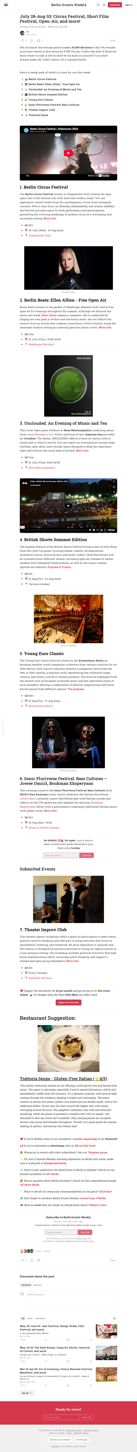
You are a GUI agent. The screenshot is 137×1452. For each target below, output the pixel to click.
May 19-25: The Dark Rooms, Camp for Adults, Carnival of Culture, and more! (55, 1349)
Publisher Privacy (74, 1430)
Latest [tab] (30, 1318)
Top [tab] (22, 1318)
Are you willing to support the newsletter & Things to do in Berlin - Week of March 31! (54, 1377)
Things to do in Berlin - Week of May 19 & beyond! (43, 1354)
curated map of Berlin (92, 1198)
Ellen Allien (48, 315)
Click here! (105, 1191)
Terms (69, 1433)
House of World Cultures (43, 827)
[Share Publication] (104, 4)
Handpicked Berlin (55, 1163)
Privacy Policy (88, 1241)
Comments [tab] (26, 1285)
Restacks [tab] (37, 1285)
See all (25, 1393)
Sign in (128, 4)
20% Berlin (52, 1174)
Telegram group (97, 1152)
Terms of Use (81, 1238)
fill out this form (85, 1145)
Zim (27, 32)
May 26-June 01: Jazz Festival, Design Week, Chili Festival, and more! (52, 1327)
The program (75, 689)
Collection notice (80, 1433)
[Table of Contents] (3, 726)
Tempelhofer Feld (39, 235)
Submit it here (97, 1205)
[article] (68, 1332)
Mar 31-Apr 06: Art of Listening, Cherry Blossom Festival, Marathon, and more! (56, 1370)
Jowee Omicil (29, 798)
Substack (55, 1446)
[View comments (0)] (32, 40)
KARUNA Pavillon (40, 978)
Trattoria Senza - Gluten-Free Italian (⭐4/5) (63, 1078)
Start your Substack (61, 1439)
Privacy (61, 1433)
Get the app (81, 1439)
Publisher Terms (90, 1430)
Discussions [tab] (40, 1318)
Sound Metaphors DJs (40, 434)
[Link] (16, 187)
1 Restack (46, 1251)
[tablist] (31, 1285)
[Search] (98, 4)
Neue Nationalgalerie (41, 467)
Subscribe (115, 4)
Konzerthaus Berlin (40, 706)
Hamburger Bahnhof (41, 344)
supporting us (91, 1138)
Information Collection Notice (67, 1241)
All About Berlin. (30, 1184)
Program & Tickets (59, 567)
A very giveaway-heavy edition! (34, 1333)
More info (50, 218)
